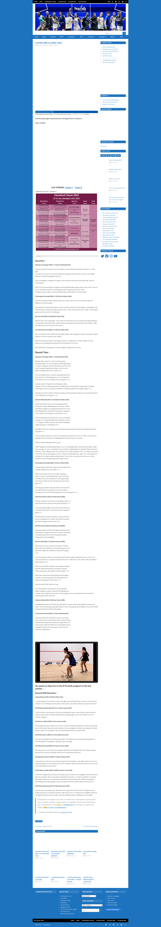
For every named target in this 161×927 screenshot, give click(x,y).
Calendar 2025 (72, 1)
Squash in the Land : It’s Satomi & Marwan (58, 854)
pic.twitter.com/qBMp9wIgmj (56, 807)
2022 (47, 45)
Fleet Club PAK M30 (108, 228)
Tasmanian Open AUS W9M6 (111, 237)
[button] (62, 676)
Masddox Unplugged (113, 896)
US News (53, 37)
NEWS (41, 1)
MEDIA (112, 37)
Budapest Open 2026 (115, 169)
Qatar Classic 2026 (114, 179)
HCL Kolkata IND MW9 (109, 219)
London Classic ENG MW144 (111, 100)
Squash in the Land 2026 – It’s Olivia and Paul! (42, 854)
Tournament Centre (50, 1)
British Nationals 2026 (115, 160)
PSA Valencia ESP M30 (109, 215)
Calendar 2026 (82, 1)
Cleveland (39, 821)
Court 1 (69, 187)
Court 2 (78, 187)
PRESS (61, 37)
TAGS (113, 155)
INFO (81, 37)
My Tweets (103, 146)
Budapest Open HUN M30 (110, 49)
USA (57, 45)
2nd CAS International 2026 (117, 188)
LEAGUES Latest (107, 56)
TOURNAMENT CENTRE (109, 60)
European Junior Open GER (110, 241)
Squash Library (65, 905)
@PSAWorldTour (68, 805)
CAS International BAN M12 (110, 51)
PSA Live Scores (107, 53)
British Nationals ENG (109, 47)
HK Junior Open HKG (108, 224)
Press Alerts (110, 900)
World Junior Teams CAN (110, 226)
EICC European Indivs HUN (110, 213)
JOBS (121, 37)
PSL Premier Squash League (69, 909)
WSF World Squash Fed (67, 913)
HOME (35, 1)
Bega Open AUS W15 (109, 235)
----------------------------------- (110, 58)
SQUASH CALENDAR (108, 62)
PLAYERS (91, 37)
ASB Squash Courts (66, 896)
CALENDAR (71, 37)
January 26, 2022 (66, 812)
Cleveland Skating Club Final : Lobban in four (74, 880)
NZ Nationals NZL (108, 244)
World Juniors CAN (108, 230)
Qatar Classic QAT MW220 (110, 102)
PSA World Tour (65, 911)
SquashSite (64, 898)
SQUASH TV (102, 37)
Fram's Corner (111, 898)
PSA (54, 45)
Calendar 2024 (62, 1)
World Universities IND (109, 222)
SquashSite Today (66, 900)
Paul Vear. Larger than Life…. (44, 826)
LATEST (103, 155)
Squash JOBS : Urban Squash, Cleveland (88, 880)
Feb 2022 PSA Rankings (90, 826)
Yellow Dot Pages (112, 902)
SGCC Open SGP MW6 (109, 233)
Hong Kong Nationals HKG (110, 217)
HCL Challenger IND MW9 (110, 239)
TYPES (118, 155)
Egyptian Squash (65, 907)
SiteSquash (64, 902)
